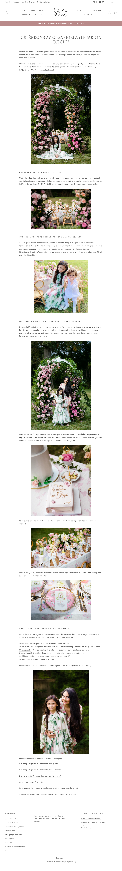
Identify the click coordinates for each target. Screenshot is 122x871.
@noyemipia (24, 646)
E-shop (24, 10)
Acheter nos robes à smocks (31, 782)
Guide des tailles (43, 2)
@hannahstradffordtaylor (29, 643)
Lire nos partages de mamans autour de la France (40, 769)
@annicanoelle (25, 649)
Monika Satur (53, 794)
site (74, 794)
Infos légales (9, 838)
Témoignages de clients (13, 834)
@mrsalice (25, 665)
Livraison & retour (28, 2)
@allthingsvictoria (26, 656)
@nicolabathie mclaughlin (49, 665)
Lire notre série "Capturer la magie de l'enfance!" (40, 776)
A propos (16, 2)
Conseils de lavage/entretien (15, 826)
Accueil (7, 2)
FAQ (6, 850)
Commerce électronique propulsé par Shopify (61, 862)
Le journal (95, 10)
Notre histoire (10, 830)
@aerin (22, 659)
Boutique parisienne (33, 14)
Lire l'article (95, 646)
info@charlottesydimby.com (91, 818)
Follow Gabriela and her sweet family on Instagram (40, 758)
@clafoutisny (63, 242)
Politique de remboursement (15, 846)
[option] (61, 23)
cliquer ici (73, 788)
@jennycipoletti (25, 653)
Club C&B (89, 14)
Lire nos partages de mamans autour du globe (38, 763)
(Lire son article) (84, 665)
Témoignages (38, 10)
